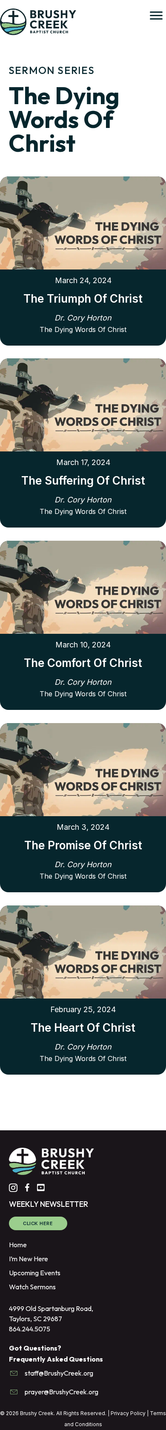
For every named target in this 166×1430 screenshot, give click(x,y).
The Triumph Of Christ (83, 298)
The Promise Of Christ (83, 845)
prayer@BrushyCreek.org (61, 1391)
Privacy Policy (128, 1413)
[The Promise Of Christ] (83, 768)
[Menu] (156, 16)
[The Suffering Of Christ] (83, 404)
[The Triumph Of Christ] (83, 222)
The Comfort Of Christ (83, 663)
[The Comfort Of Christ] (83, 586)
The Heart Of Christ (83, 1027)
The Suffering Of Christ (83, 480)
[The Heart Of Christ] (83, 951)
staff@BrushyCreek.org (59, 1372)
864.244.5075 (29, 1329)
